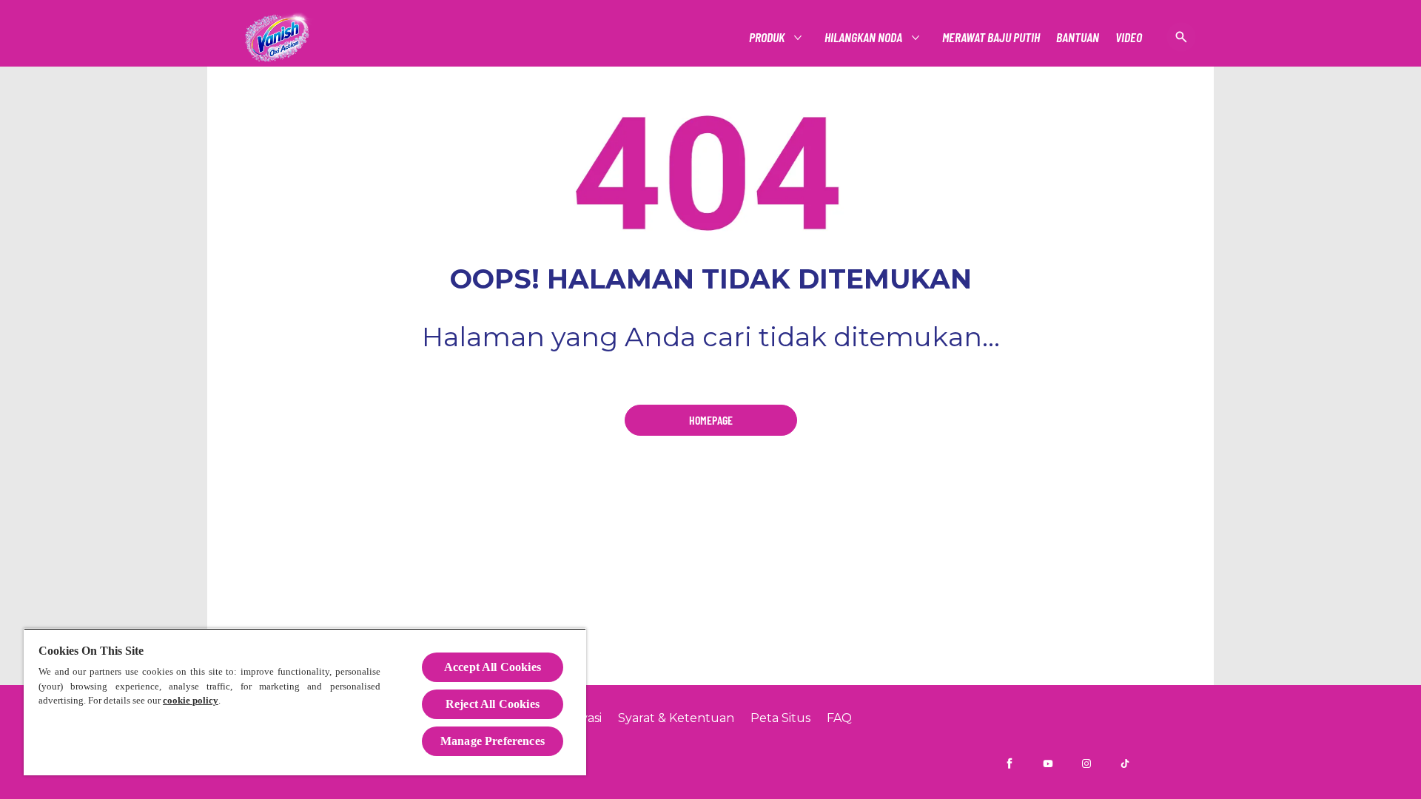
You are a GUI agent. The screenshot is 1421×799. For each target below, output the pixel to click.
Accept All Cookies (492, 667)
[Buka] (1181, 37)
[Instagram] (1086, 763)
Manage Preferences (492, 741)
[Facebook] (1009, 763)
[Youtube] (1048, 763)
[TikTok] (1125, 763)
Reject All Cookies (493, 704)
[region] (305, 701)
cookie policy (190, 700)
